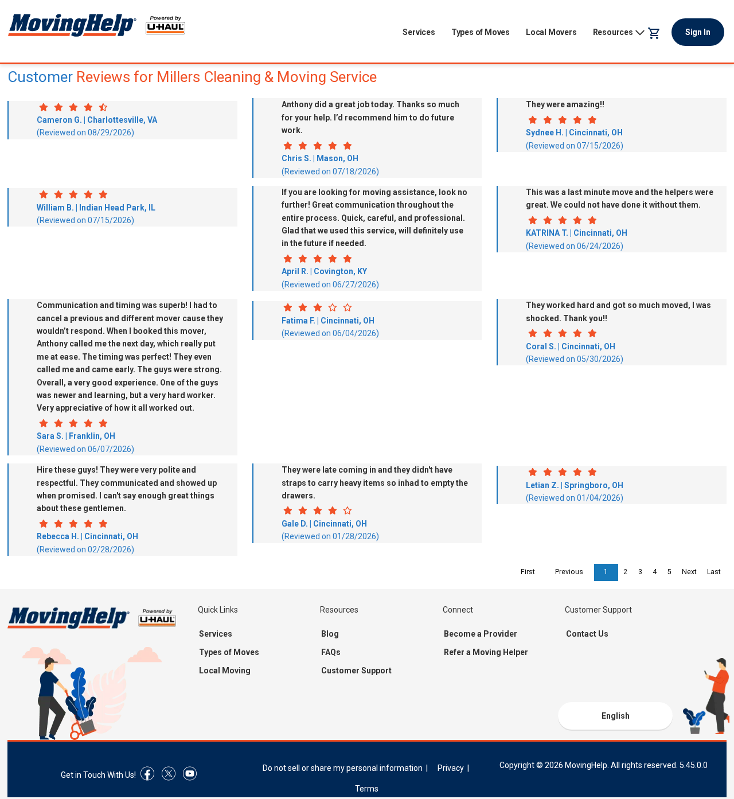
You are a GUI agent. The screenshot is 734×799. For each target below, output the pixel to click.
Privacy (451, 768)
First (528, 572)
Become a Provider (480, 633)
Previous (569, 572)
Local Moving (225, 670)
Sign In (697, 32)
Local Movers (551, 32)
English (616, 715)
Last (714, 572)
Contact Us (587, 633)
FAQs (331, 652)
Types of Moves (480, 32)
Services (419, 32)
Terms (366, 788)
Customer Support (356, 670)
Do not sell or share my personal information (343, 768)
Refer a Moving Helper (486, 652)
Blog (330, 633)
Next (689, 572)
